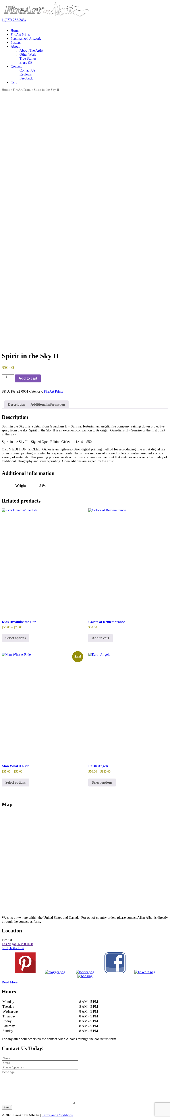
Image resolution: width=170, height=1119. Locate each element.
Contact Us (27, 70)
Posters (16, 42)
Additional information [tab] (48, 404)
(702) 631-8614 (13, 948)
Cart (14, 82)
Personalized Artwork (26, 38)
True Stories (27, 58)
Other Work (27, 54)
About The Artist (31, 50)
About (15, 46)
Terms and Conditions (57, 1115)
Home (15, 30)
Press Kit (25, 62)
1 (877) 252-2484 (14, 20)
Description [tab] (16, 404)
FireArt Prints (20, 34)
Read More (9, 982)
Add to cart (28, 378)
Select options (15, 638)
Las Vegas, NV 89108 (17, 944)
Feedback (26, 78)
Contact (16, 66)
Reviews (25, 74)
